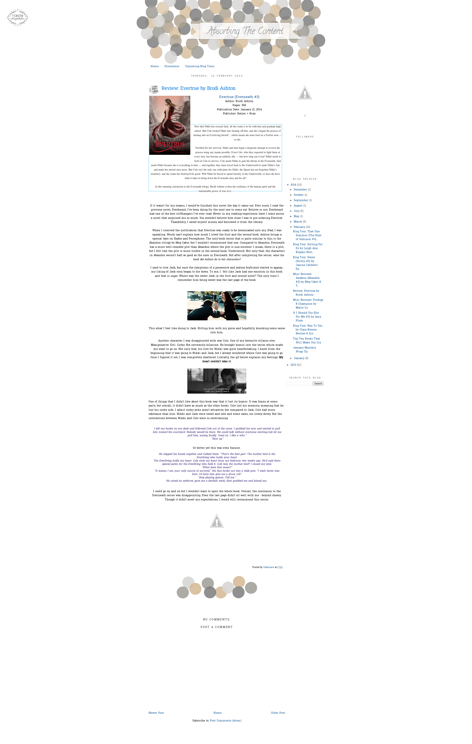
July (297, 211)
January (299, 358)
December (301, 190)
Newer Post (156, 713)
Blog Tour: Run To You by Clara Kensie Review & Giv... (307, 330)
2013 (294, 365)
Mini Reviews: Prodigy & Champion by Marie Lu (308, 304)
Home (155, 66)
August (298, 206)
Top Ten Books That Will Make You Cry (307, 341)
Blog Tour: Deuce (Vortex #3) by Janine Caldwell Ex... (305, 263)
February (300, 227)
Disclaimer (171, 66)
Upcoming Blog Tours (199, 66)
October (299, 195)
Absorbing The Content (245, 32)
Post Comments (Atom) (225, 721)
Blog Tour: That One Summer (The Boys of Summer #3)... (307, 235)
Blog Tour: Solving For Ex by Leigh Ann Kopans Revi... (308, 248)
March (298, 222)
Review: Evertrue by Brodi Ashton (306, 293)
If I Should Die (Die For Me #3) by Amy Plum (307, 317)
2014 (294, 185)
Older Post (278, 713)
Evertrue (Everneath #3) (239, 97)
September (301, 200)
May (297, 216)
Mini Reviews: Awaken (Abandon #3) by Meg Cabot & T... (307, 280)
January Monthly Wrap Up (304, 350)
